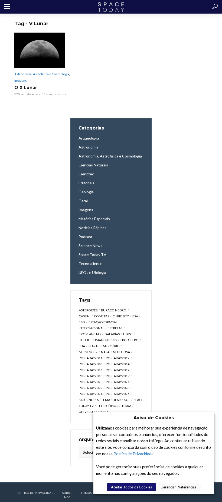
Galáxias (112, 334)
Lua (82, 346)
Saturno (86, 400)
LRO (135, 340)
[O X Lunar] (43, 50)
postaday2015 (90, 370)
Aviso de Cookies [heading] (153, 417)
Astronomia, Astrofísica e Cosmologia (41, 74)
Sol (127, 400)
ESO (82, 322)
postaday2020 (90, 382)
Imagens (20, 80)
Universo (87, 412)
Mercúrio (111, 346)
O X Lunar (25, 87)
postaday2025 (117, 394)
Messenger (88, 352)
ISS (115, 340)
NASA (105, 352)
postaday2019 (117, 376)
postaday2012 (117, 358)
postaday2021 (117, 382)
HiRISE (128, 334)
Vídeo (103, 412)
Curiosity (121, 316)
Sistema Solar (109, 400)
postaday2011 (90, 358)
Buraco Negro (113, 310)
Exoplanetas (90, 334)
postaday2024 (90, 394)
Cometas (101, 316)
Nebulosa (121, 352)
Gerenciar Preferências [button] (178, 487)
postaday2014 (117, 364)
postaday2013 (90, 364)
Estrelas (115, 328)
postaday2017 (117, 370)
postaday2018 (90, 376)
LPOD (124, 340)
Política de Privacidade (133, 454)
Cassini (84, 316)
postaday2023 (117, 388)
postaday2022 (90, 388)
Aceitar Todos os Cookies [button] (131, 487)
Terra (126, 406)
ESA (135, 316)
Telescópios (107, 406)
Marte (94, 346)
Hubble (85, 340)
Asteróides (88, 310)
